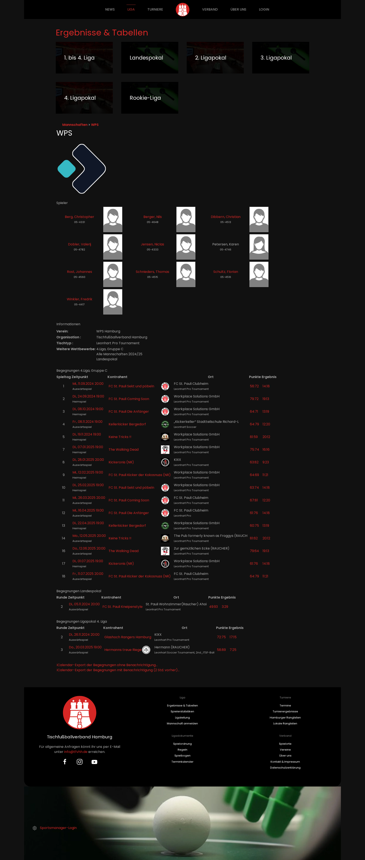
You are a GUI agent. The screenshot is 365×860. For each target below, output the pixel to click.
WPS (95, 124)
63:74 (254, 487)
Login (264, 9)
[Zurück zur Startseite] (182, 9)
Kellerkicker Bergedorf (127, 424)
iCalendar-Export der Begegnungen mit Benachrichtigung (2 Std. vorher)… (118, 670)
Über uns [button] (238, 9)
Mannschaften (74, 124)
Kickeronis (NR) (121, 462)
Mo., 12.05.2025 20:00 (89, 535)
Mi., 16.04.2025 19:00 (88, 510)
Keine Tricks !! (120, 436)
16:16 (266, 449)
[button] (182, 819)
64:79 (254, 424)
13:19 (266, 411)
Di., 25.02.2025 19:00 (88, 485)
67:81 (254, 500)
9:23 (266, 462)
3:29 (225, 606)
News (110, 9)
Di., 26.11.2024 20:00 (84, 634)
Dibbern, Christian (226, 216)
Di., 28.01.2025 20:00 (88, 459)
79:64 (254, 550)
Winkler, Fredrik (79, 299)
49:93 (213, 606)
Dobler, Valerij (79, 244)
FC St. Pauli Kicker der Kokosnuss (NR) (140, 474)
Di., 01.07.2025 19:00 (87, 561)
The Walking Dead (124, 449)
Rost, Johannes (79, 271)
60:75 (254, 525)
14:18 (266, 386)
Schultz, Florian (225, 271)
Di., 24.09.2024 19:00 (88, 396)
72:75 (221, 637)
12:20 (266, 424)
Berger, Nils (152, 216)
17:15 (233, 637)
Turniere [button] (155, 9)
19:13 (266, 398)
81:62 (254, 538)
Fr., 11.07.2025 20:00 (87, 573)
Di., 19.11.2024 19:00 (86, 434)
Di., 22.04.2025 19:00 (88, 523)
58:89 (221, 649)
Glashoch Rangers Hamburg (127, 637)
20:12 (266, 436)
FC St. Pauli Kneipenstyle (122, 606)
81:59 (254, 436)
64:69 (254, 474)
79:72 (254, 398)
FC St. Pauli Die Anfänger (129, 411)
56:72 (254, 386)
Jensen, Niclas (152, 244)
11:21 (265, 474)
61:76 (254, 512)
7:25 (233, 649)
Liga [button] (131, 9)
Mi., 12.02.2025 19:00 (87, 472)
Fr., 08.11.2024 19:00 (87, 421)
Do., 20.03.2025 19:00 (85, 647)
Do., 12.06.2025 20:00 (88, 548)
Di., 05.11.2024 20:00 (84, 604)
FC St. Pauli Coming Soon (129, 398)
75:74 (254, 449)
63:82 (254, 462)
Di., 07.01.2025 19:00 (87, 447)
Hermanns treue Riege (123, 649)
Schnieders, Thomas (152, 271)
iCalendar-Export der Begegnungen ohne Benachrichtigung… (107, 665)
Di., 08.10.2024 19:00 (87, 409)
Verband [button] (210, 9)
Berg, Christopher (79, 216)
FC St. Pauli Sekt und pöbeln (131, 386)
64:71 (254, 411)
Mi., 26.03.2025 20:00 (88, 497)
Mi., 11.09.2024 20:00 (88, 383)
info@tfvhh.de (75, 751)
